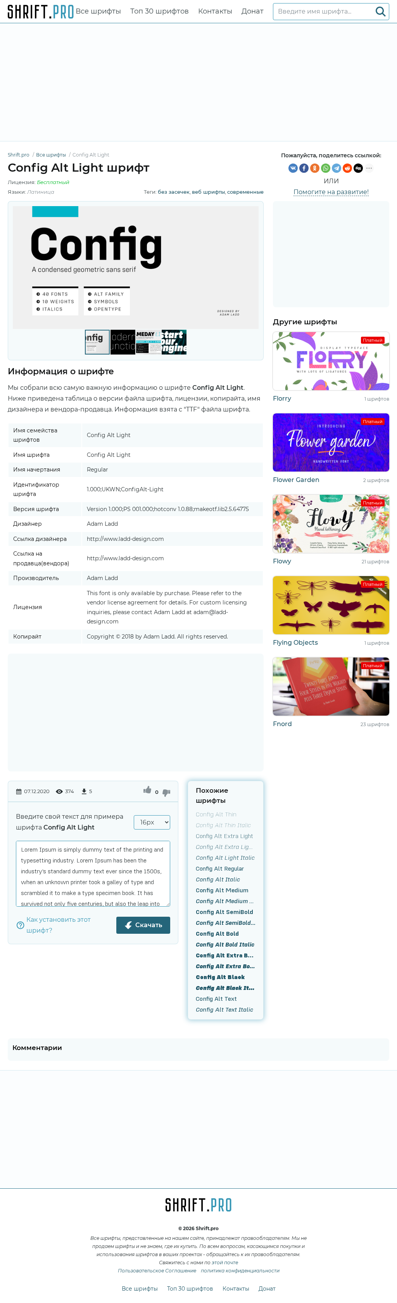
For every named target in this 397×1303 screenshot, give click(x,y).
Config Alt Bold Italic (225, 944)
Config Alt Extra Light (224, 836)
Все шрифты (98, 11)
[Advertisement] (198, 82)
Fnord (282, 724)
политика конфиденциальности (240, 1271)
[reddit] (347, 168)
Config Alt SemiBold (224, 912)
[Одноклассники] (314, 168)
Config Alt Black (220, 977)
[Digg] (358, 168)
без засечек (174, 192)
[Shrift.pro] (41, 12)
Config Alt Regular (220, 868)
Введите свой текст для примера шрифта (69, 822)
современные (245, 192)
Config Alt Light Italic (225, 857)
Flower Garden (296, 480)
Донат (253, 11)
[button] (251, 267)
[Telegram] (336, 168)
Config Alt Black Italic (225, 987)
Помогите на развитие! (331, 192)
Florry (282, 398)
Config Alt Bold (217, 933)
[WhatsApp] (325, 168)
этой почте (225, 1262)
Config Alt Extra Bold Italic (225, 966)
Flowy (282, 561)
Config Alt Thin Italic (223, 825)
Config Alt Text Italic (224, 1009)
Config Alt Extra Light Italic (225, 846)
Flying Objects (295, 642)
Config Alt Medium (222, 890)
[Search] (380, 11)
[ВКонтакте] (293, 168)
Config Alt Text (216, 998)
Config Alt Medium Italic (225, 901)
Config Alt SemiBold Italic (225, 922)
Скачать (148, 925)
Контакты (215, 11)
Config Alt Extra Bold (225, 955)
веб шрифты (208, 192)
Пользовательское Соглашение (157, 1271)
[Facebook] (304, 168)
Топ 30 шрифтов (159, 11)
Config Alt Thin (216, 814)
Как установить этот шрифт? (58, 925)
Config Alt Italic (218, 879)
